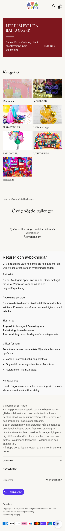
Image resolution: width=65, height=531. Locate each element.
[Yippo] (32, 5)
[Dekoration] (17, 88)
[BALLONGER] (17, 140)
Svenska (6, 504)
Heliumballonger (41, 127)
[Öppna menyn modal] (4, 6)
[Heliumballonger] (47, 114)
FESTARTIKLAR (11, 127)
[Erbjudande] (17, 167)
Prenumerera (54, 480)
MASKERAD (40, 101)
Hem (5, 199)
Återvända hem (32, 236)
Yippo (21, 509)
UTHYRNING (41, 153)
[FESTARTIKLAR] (17, 114)
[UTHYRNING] (47, 140)
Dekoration (8, 101)
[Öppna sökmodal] (53, 6)
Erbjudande (8, 179)
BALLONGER (10, 153)
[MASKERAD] (47, 88)
